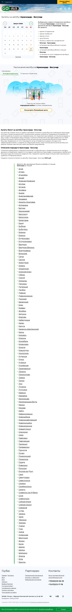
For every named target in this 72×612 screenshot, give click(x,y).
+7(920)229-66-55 (39, 8)
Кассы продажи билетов (56, 575)
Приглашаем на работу (9, 592)
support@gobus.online (55, 577)
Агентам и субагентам (32, 577)
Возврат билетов (7, 584)
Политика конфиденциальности (39, 602)
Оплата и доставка (8, 590)
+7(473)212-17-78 (39, 9)
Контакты (11, 575)
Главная (4, 575)
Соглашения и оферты (9, 588)
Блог (3, 580)
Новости (4, 582)
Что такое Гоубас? (7, 586)
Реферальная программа (33, 580)
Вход (3, 577)
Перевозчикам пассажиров (34, 575)
